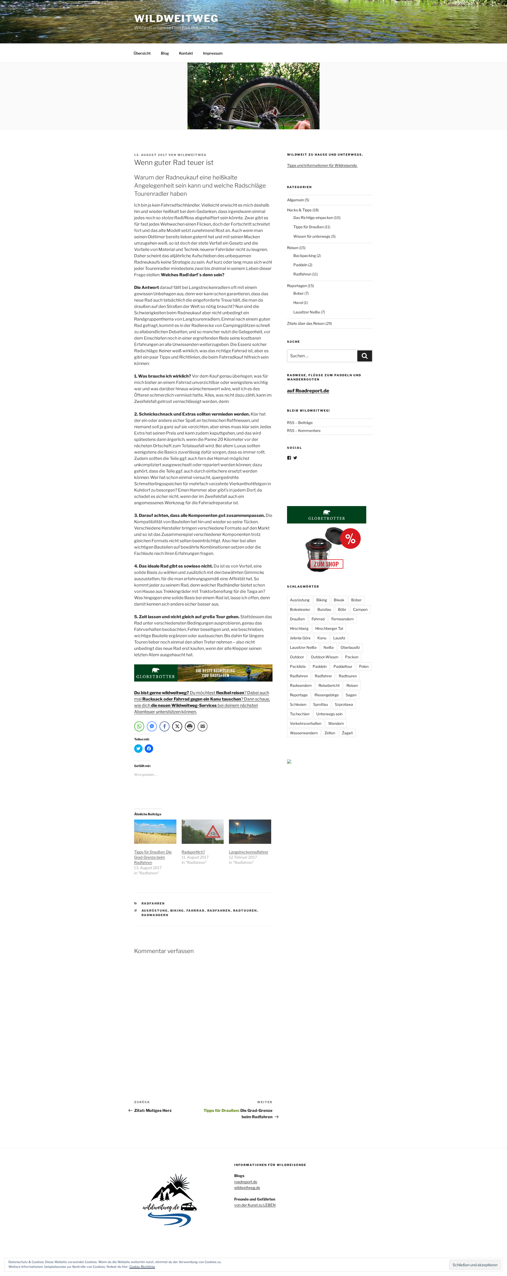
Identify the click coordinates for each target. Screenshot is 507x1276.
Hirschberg (299, 628)
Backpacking (304, 255)
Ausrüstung (155, 910)
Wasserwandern (304, 733)
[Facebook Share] (164, 726)
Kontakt (186, 53)
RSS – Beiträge (300, 422)
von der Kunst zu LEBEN (255, 1205)
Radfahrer (323, 676)
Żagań (347, 733)
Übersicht (142, 53)
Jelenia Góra (300, 638)
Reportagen (297, 285)
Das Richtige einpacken (313, 217)
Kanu (321, 638)
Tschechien (299, 714)
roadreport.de (245, 1181)
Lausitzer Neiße (306, 312)
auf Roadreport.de (308, 390)
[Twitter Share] (177, 726)
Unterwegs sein (329, 714)
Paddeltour (343, 666)
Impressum (213, 53)
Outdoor (297, 657)
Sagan (351, 695)
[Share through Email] (203, 726)
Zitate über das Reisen (306, 323)
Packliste (298, 666)
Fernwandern (342, 619)
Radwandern (155, 915)
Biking (177, 910)
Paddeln (300, 265)
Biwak (339, 600)
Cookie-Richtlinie (142, 1267)
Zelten (330, 733)
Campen (360, 609)
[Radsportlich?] (203, 832)
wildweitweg (191, 155)
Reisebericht (329, 685)
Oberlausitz (350, 647)
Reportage (299, 695)
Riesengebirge (326, 695)
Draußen (297, 619)
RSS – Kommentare (304, 430)
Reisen (292, 247)
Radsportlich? (193, 852)
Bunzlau (324, 609)
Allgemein (295, 200)
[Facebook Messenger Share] (152, 726)
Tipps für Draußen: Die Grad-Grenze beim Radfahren (153, 857)
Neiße (328, 647)
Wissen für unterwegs (311, 236)
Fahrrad (195, 910)
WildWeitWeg (176, 18)
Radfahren (153, 903)
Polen (364, 666)
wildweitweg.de (247, 1187)
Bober (298, 293)
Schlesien (298, 704)
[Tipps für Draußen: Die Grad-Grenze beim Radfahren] (155, 832)
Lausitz (339, 638)
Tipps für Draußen (308, 227)
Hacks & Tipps (299, 210)
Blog (165, 53)
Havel (298, 302)
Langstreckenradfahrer (248, 852)
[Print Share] (190, 726)
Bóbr (342, 609)
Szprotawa (344, 704)
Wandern (336, 723)
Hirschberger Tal (329, 628)
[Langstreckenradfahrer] (250, 832)
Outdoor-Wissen (324, 657)
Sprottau (320, 704)
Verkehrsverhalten (305, 723)
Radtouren (245, 910)
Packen (351, 657)
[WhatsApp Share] (139, 726)
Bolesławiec (300, 609)
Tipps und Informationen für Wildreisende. (322, 165)
